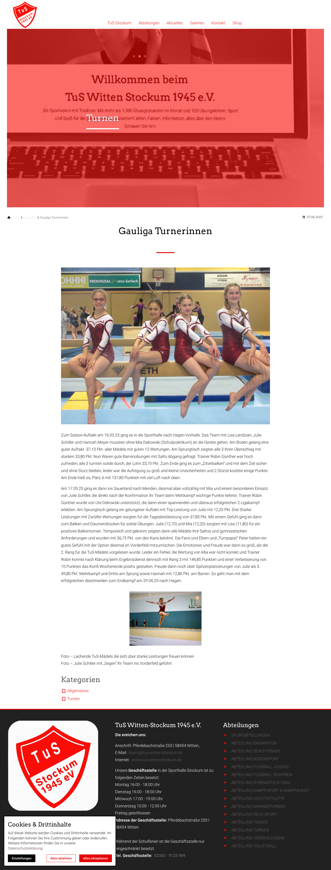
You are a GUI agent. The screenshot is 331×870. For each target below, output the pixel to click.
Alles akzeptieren (95, 858)
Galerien (197, 23)
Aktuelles (175, 23)
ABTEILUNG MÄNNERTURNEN (258, 806)
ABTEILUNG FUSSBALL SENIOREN (261, 774)
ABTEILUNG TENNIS (249, 822)
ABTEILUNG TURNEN (250, 830)
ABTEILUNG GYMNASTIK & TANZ (260, 782)
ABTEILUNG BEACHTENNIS (255, 751)
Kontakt (218, 23)
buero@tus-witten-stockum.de (155, 752)
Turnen (73, 698)
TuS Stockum (119, 23)
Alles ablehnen (61, 858)
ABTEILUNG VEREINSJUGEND (258, 838)
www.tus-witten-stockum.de (156, 759)
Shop (237, 23)
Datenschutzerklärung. (25, 848)
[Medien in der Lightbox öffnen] (165, 345)
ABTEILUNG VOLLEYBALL (253, 845)
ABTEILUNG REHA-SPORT (254, 814)
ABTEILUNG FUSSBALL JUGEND (260, 766)
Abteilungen (148, 23)
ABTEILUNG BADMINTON (254, 743)
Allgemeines (78, 690)
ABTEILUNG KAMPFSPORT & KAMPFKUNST (270, 790)
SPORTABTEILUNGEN (250, 735)
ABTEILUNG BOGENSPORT (255, 758)
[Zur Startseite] (38, 14)
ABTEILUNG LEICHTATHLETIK (258, 798)
